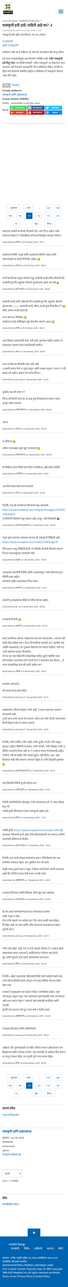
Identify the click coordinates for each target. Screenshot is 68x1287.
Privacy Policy (25, 1276)
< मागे (27, 208)
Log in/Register (10, 1114)
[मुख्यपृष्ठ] (8, 8)
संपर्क (50, 1265)
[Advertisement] (34, 161)
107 (48, 208)
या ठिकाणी (7, 41)
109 (10, 216)
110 (19, 216)
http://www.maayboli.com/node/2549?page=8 (30, 542)
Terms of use (9, 1276)
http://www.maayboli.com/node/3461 (36, 830)
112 (38, 216)
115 (16, 224)
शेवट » (50, 224)
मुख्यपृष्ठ (14, 21)
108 (58, 208)
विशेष (26, 1248)
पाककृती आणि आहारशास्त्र (14, 95)
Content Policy (42, 1276)
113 (48, 216)
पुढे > (37, 224)
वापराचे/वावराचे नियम (12, 1265)
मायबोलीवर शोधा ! (11, 1204)
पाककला (15, 85)
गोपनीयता (29, 1265)
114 (57, 216)
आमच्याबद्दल (41, 1265)
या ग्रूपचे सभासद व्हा (11, 1154)
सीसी (60, 1248)
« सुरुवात (13, 208)
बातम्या (50, 1248)
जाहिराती (38, 1248)
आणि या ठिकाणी (10, 45)
